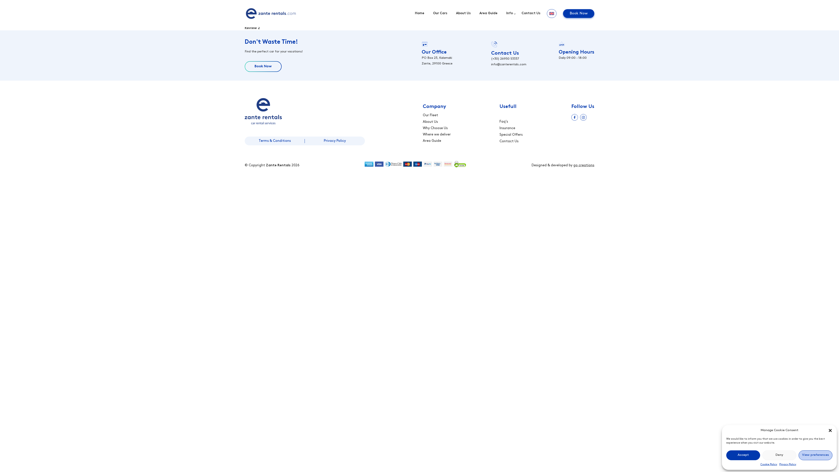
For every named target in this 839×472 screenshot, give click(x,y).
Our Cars (440, 13)
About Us (463, 13)
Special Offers (511, 135)
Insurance (507, 128)
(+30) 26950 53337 (505, 59)
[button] (830, 430)
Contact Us (531, 13)
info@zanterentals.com (508, 64)
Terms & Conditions (275, 141)
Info (509, 13)
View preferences (815, 455)
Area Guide (488, 13)
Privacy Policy (787, 464)
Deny (779, 455)
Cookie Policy (768, 464)
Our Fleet (430, 115)
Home (419, 13)
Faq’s (503, 121)
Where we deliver (437, 134)
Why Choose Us (435, 128)
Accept (743, 455)
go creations (583, 165)
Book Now (579, 13)
